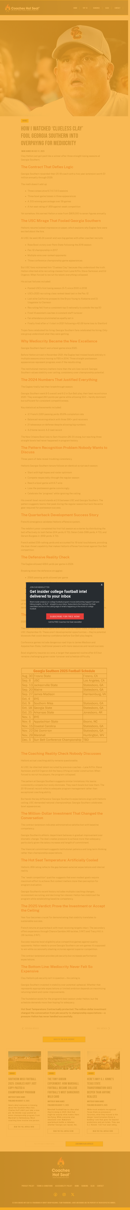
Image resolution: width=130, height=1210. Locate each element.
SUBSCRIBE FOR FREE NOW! (65, 616)
